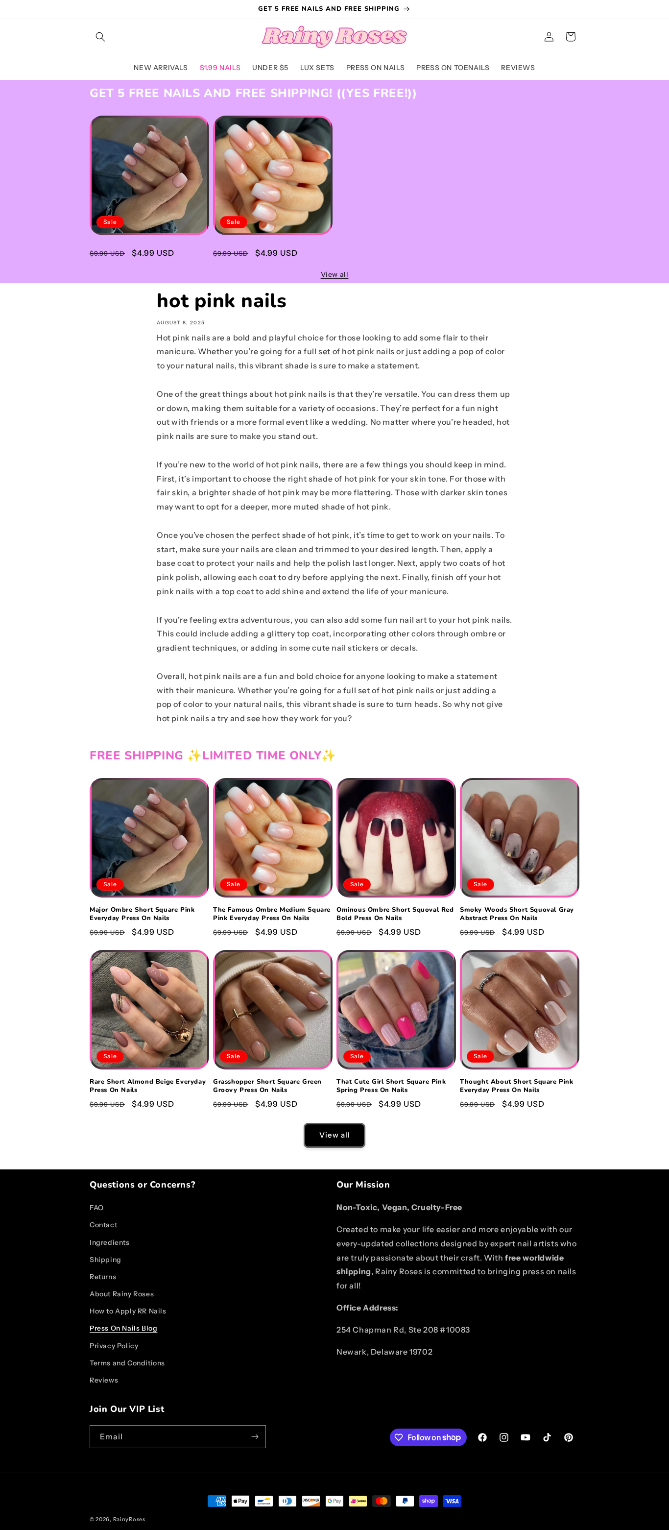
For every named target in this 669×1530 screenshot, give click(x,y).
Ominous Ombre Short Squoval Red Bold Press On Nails (395, 914)
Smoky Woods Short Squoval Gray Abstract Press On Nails (517, 914)
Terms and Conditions (127, 1363)
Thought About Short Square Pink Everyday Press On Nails (516, 1086)
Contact (103, 1224)
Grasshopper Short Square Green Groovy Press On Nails (267, 1086)
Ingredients (110, 1242)
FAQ (97, 1207)
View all (335, 274)
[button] (100, 37)
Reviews (104, 1380)
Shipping (105, 1259)
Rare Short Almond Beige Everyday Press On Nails (148, 1086)
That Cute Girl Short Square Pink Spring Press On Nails (391, 1086)
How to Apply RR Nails (128, 1311)
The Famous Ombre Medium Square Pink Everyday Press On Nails (272, 251)
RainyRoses (129, 1519)
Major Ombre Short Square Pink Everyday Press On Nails (142, 251)
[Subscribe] (254, 1436)
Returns (103, 1276)
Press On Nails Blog (123, 1328)
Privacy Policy (114, 1345)
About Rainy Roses (122, 1293)
